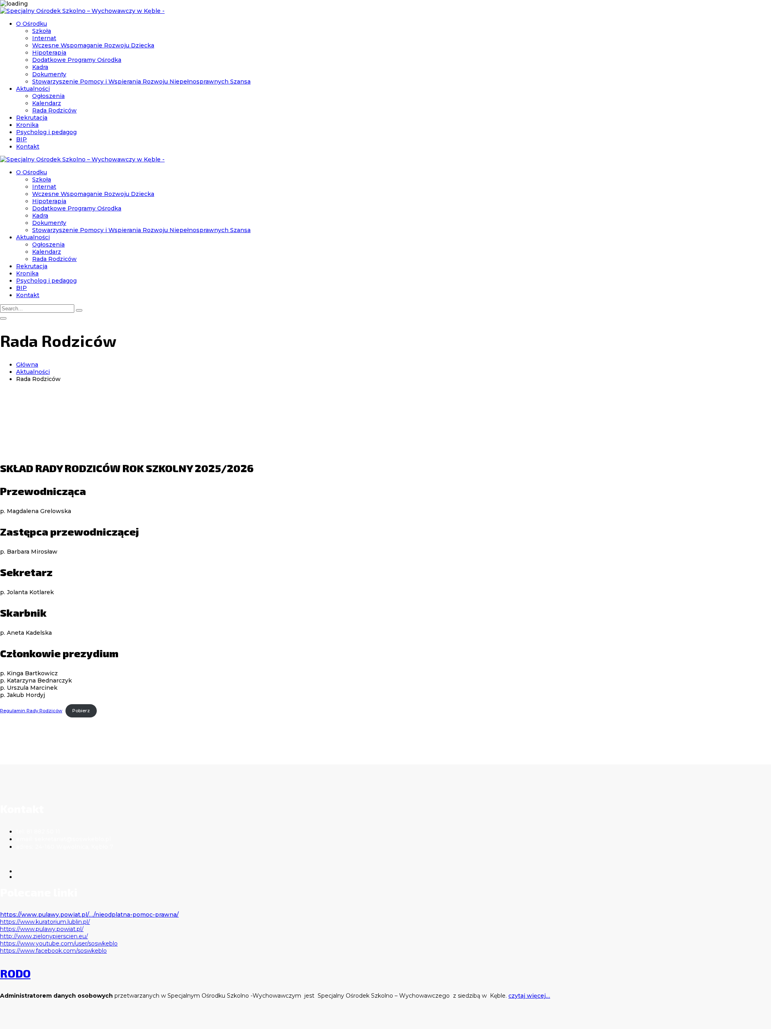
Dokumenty (49, 74)
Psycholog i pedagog (46, 132)
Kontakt (27, 146)
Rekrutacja (31, 117)
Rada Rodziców (54, 110)
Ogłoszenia (48, 96)
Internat (44, 38)
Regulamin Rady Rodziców (31, 710)
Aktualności (33, 88)
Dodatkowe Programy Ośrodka (76, 59)
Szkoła (41, 31)
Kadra (40, 67)
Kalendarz (46, 103)
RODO (15, 973)
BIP (21, 139)
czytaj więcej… (529, 995)
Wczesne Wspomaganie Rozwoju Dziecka (93, 45)
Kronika (27, 124)
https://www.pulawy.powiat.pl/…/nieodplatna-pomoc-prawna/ (89, 914)
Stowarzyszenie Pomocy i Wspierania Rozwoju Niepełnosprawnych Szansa (141, 81)
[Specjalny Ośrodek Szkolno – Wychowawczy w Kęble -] (82, 10)
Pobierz (81, 710)
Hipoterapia (49, 52)
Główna (27, 364)
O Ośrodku (31, 23)
